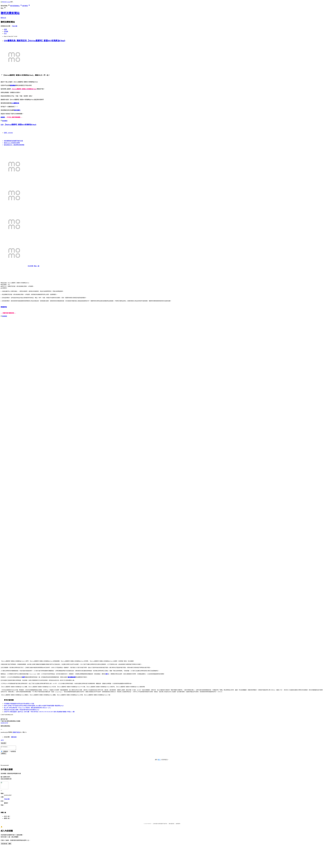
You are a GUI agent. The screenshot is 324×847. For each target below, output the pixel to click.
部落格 (6, 31)
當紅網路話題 (71, 677)
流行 (107, 674)
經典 (2, 124)
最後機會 (13, 85)
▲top (2, 740)
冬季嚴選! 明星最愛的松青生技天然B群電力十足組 (19, 703)
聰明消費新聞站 (10, 13)
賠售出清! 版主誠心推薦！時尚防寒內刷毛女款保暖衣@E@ (21, 709)
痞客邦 (15, 732)
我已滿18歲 (4, 843)
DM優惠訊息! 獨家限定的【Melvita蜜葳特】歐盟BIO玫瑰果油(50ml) (34, 40)
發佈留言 (3, 753)
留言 (18, 732)
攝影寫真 (14, 737)
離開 (10, 843)
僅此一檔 (36, 266)
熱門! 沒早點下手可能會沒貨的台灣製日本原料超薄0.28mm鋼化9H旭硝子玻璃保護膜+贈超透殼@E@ (34, 705)
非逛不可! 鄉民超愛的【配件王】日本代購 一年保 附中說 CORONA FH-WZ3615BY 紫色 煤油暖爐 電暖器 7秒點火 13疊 (39, 711)
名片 (5, 33)
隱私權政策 (171, 823)
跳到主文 (3, 17)
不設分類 (14, 26)
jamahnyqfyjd (4, 722)
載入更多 (3, 743)
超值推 (3, 117)
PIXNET (149, 823)
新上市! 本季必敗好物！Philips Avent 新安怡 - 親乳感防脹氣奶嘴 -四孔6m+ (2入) (27, 707)
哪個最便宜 (4, 307)
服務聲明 (178, 823)
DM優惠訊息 (15, 103)
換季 (23, 677)
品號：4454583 (8, 132)
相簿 (5, 29)
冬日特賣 (30, 266)
